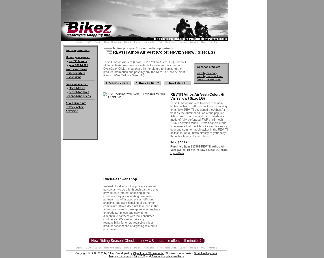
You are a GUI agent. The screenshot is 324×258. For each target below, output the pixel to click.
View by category (207, 73)
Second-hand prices (78, 96)
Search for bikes (79, 92)
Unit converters (75, 73)
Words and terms (76, 69)
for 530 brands (78, 61)
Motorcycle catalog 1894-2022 (127, 256)
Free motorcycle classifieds (167, 256)
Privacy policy (75, 107)
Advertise (72, 111)
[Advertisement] (249, 72)
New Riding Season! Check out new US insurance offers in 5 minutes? (146, 241)
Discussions (73, 77)
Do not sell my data (205, 253)
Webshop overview (77, 50)
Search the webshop (209, 79)
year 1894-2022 (78, 65)
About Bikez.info (76, 103)
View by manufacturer (210, 76)
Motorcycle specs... (78, 57)
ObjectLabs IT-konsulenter (148, 253)
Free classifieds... (77, 84)
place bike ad (77, 88)
